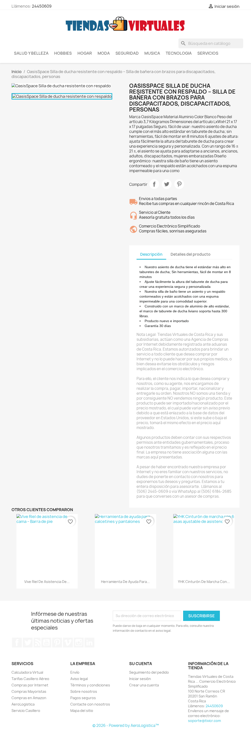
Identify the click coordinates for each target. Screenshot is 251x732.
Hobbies (63, 53)
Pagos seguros (83, 697)
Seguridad (127, 53)
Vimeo (68, 642)
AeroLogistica (23, 704)
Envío (74, 672)
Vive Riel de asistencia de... (47, 581)
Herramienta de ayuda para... (125, 581)
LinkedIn (89, 642)
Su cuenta (140, 663)
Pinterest (179, 184)
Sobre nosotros (83, 691)
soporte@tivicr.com (204, 720)
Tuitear (167, 184)
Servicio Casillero (26, 710)
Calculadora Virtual (27, 672)
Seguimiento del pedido (149, 672)
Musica (152, 53)
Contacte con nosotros (90, 704)
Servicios (207, 53)
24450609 (41, 6)
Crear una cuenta (144, 685)
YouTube (46, 642)
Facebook (17, 642)
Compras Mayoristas (29, 691)
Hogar (84, 53)
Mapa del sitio (81, 710)
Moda (104, 53)
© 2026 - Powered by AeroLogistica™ (125, 725)
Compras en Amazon (29, 697)
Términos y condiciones (90, 685)
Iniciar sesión (140, 678)
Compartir (154, 184)
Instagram (79, 642)
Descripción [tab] (151, 254)
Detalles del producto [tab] (191, 254)
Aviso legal (79, 678)
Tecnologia (179, 53)
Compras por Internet (30, 685)
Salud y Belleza (31, 53)
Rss (37, 642)
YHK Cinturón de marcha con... (204, 581)
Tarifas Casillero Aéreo (30, 678)
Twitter (28, 642)
